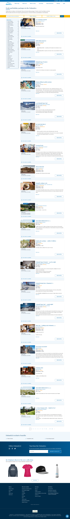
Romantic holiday (10, 22)
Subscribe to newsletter (54, 451)
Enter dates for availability (27, 36)
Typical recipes (24, 499)
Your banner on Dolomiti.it (52, 491)
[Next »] (54, 429)
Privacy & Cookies (38, 496)
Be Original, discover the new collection (19, 460)
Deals (10, 491)
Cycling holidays (10, 35)
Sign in (60, 0)
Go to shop (35, 480)
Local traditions (10, 32)
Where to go (17, 3)
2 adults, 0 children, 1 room (51, 16)
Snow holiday (10, 59)
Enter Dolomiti (50, 488)
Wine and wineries (11, 30)
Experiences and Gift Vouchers (26, 488)
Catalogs (23, 491)
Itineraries (23, 496)
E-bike (9, 53)
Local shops (41, 3)
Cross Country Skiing (11, 63)
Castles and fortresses (11, 66)
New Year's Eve (10, 58)
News (23, 497)
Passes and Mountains (11, 50)
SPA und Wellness (10, 25)
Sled (8, 40)
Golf (8, 54)
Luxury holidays (10, 21)
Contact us (36, 494)
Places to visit (10, 48)
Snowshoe (9, 62)
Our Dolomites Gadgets (25, 490)
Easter (9, 67)
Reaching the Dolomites (25, 500)
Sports (9, 26)
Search (62, 16)
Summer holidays (10, 31)
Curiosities (23, 493)
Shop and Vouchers (49, 3)
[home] (9, 3)
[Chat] (67, 516)
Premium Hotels (10, 27)
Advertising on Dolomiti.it (52, 490)
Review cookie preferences (35, 504)
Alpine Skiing (10, 41)
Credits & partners (38, 491)
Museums (9, 57)
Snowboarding (10, 39)
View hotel (59, 33)
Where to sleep (33, 3)
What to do (24, 3)
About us (36, 488)
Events (23, 494)
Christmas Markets (11, 49)
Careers (36, 490)
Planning (58, 3)
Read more (37, 52)
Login (64, 3)
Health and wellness (11, 45)
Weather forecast (24, 502)
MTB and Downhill (11, 36)
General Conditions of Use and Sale (40, 493)
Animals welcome (10, 44)
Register (63, 0)
